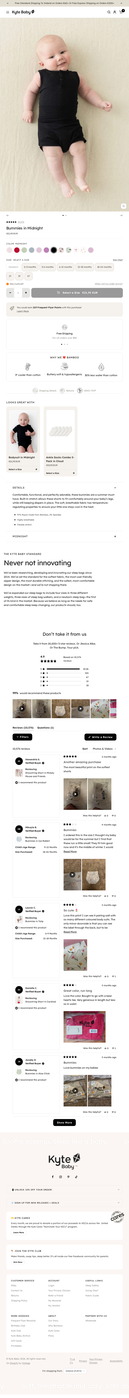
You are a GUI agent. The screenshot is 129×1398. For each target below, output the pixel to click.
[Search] (109, 12)
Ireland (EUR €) (74, 1370)
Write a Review (103, 738)
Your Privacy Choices (59, 1290)
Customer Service (22, 1280)
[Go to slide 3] (67, 344)
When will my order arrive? (109, 284)
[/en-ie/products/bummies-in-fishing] (68, 250)
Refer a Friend (55, 1295)
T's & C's (72, 1361)
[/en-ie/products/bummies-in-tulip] (83, 250)
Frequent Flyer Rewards (23, 1320)
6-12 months (65, 267)
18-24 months (104, 267)
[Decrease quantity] (10, 293)
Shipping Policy (19, 1300)
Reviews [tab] (23, 728)
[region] (64, 708)
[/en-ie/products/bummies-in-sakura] (9, 250)
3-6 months (47, 267)
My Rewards (54, 1300)
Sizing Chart (91, 1290)
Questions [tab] (45, 728)
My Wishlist (54, 1305)
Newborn (13, 267)
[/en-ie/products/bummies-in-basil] (24, 250)
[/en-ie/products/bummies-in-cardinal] (17, 250)
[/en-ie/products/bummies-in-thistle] (39, 250)
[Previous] (8, 3)
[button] (15, 222)
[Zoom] (123, 206)
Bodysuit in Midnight (22, 457)
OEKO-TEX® (90, 390)
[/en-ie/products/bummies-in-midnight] (54, 250)
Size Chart (118, 260)
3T (19, 276)
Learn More (23, 311)
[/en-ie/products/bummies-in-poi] (46, 250)
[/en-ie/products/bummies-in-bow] (76, 250)
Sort (85, 748)
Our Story (53, 1320)
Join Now (17, 1262)
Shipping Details (47, 390)
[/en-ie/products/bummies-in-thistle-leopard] (91, 250)
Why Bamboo (55, 1325)
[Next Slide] (113, 708)
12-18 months (85, 267)
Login (51, 1285)
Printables (16, 1345)
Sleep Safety (92, 1285)
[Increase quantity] (26, 293)
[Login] (115, 12)
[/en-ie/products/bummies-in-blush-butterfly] (61, 250)
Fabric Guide (92, 1295)
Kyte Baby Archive (20, 1335)
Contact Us (16, 1290)
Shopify (14, 1363)
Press (51, 1335)
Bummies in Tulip (34, 921)
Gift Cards (16, 1340)
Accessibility (116, 1361)
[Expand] (119, 1190)
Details (19, 487)
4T (28, 276)
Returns (70, 390)
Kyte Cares (54, 1330)
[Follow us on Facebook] (53, 1177)
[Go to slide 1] (63, 215)
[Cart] (121, 12)
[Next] (121, 3)
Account (53, 1280)
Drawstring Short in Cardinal (40, 1001)
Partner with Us (96, 1316)
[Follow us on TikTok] (76, 1177)
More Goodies (20, 1316)
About (52, 1316)
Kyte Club (16, 1330)
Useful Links (94, 1280)
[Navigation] (7, 12)
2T (10, 276)
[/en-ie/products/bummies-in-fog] (31, 250)
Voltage (26, 1363)
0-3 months (30, 267)
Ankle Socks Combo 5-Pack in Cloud (60, 459)
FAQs (13, 1285)
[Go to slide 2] (65, 215)
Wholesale (90, 1320)
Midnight (20, 536)
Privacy (83, 1361)
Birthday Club (18, 1325)
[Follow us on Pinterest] (68, 1177)
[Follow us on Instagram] (60, 1177)
